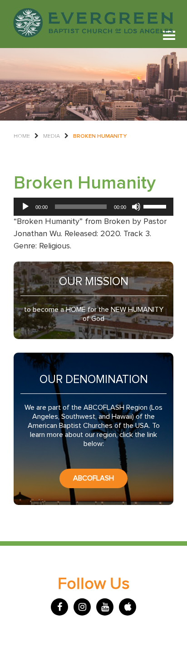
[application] (93, 207)
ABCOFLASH (93, 478)
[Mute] (136, 206)
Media (51, 136)
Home (22, 136)
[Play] (25, 206)
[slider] (156, 206)
